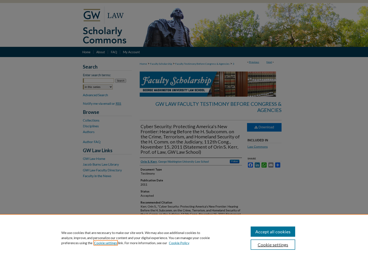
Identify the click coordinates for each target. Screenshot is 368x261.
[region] (184, 237)
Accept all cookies (272, 231)
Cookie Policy (179, 243)
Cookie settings (105, 243)
